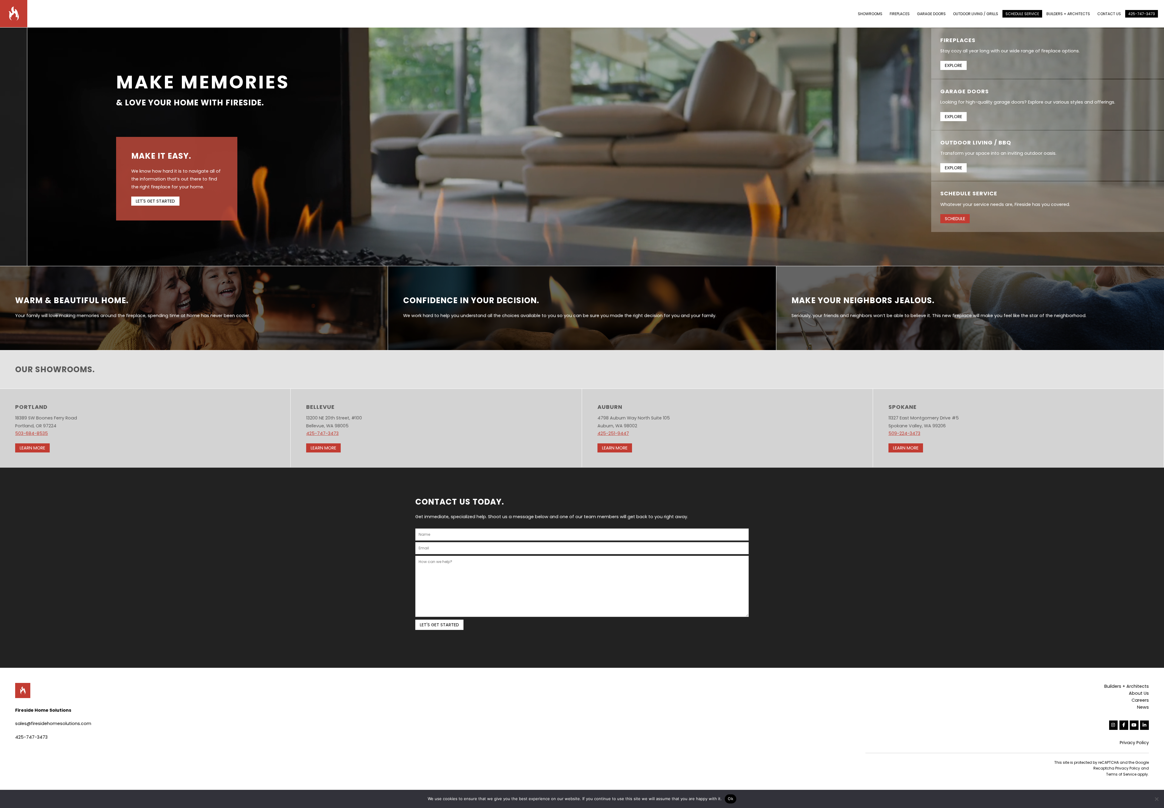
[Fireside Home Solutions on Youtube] (1134, 725)
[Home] (16, 13)
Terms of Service (1121, 774)
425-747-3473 (1141, 13)
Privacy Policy (1134, 743)
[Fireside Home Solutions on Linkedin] (1144, 725)
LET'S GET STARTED (155, 201)
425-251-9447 (613, 433)
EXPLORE (953, 65)
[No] (1156, 799)
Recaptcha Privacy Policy (1116, 768)
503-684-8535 (31, 433)
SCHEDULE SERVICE (1022, 13)
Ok (730, 798)
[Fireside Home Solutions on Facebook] (1123, 725)
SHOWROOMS (870, 13)
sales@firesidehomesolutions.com (53, 723)
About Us (1139, 693)
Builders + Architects (1126, 686)
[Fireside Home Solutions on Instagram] (1113, 725)
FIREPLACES (900, 13)
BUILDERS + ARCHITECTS (1068, 13)
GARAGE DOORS (931, 13)
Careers (1140, 700)
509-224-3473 (904, 433)
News (1143, 707)
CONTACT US (1109, 13)
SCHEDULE (955, 219)
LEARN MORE (32, 448)
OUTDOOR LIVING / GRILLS (975, 13)
